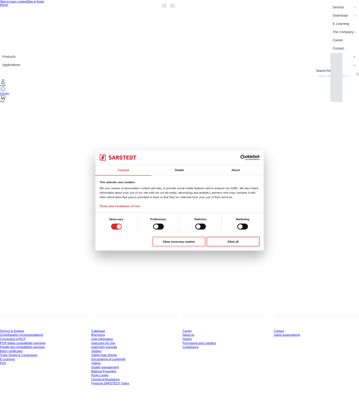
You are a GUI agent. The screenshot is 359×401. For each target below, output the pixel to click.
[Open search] (357, 74)
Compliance (190, 347)
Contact (279, 331)
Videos (96, 363)
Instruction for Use (103, 343)
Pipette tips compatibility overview (22, 347)
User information (102, 339)
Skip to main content (13, 1)
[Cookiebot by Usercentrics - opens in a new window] (243, 157)
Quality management (105, 367)
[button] (3, 83)
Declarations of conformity (108, 359)
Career (187, 331)
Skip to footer (35, 1)
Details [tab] (179, 169)
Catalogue (98, 331)
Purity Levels (99, 375)
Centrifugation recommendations (21, 335)
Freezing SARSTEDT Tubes (110, 383)
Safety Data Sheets (104, 355)
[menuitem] (344, 7)
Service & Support (12, 331)
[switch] (158, 226)
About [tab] (235, 169)
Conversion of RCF (13, 339)
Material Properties (103, 371)
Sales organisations (287, 335)
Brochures (98, 335)
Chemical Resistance (105, 379)
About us (188, 335)
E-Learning (7, 359)
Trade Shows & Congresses (18, 355)
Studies (96, 351)
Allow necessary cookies (179, 241)
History (187, 339)
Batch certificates (11, 351)
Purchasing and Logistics (199, 343)
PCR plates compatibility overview (22, 343)
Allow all (233, 241)
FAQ (3, 363)
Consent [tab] (123, 169)
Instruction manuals (104, 347)
